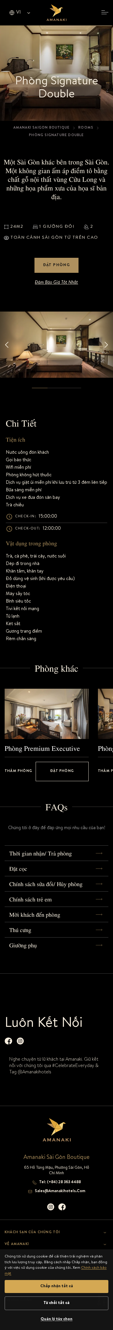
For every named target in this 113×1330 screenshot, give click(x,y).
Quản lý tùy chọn (56, 1319)
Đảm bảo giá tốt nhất (56, 283)
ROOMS (85, 128)
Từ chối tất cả (56, 1303)
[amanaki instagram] (20, 1041)
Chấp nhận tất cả (56, 1286)
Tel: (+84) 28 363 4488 (60, 1182)
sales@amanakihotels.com (60, 1191)
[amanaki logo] (57, 12)
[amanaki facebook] (8, 1041)
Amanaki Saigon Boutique (41, 128)
